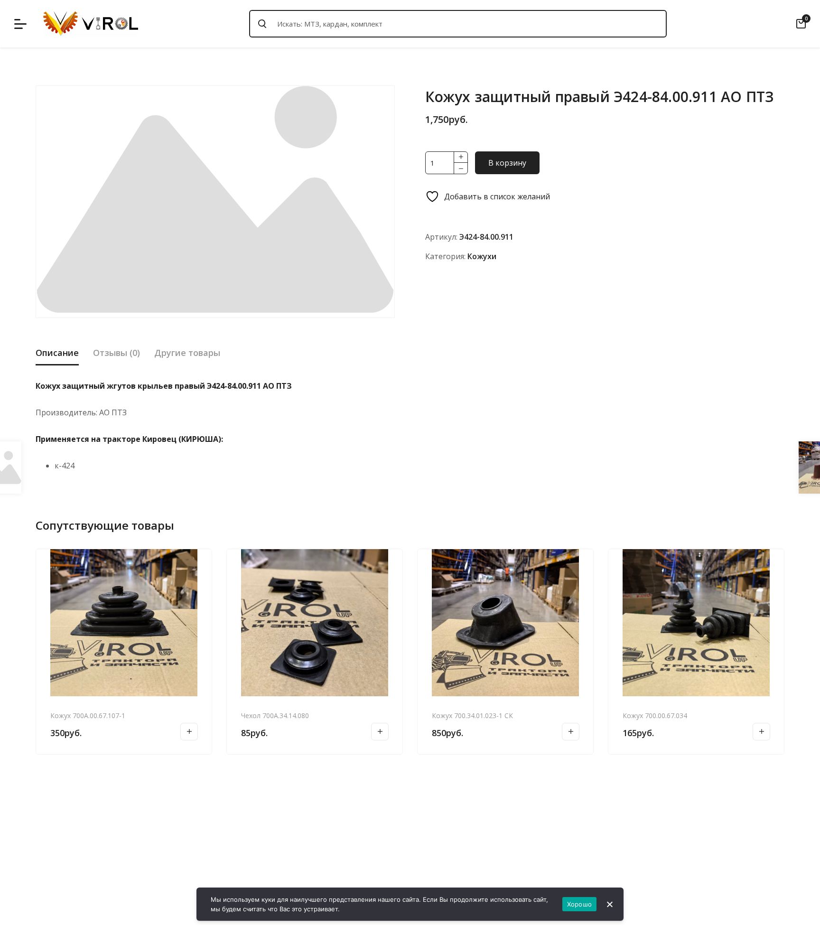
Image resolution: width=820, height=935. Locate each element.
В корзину (507, 163)
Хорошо (579, 904)
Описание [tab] (57, 352)
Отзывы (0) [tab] (116, 352)
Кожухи (481, 256)
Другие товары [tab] (187, 352)
